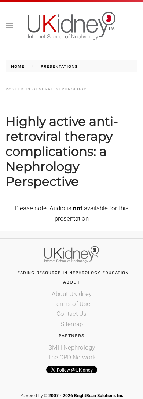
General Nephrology (59, 89)
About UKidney (72, 294)
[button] (9, 25)
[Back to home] (71, 25)
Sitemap (71, 324)
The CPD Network (72, 357)
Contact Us (71, 313)
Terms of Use (71, 303)
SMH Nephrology (71, 347)
